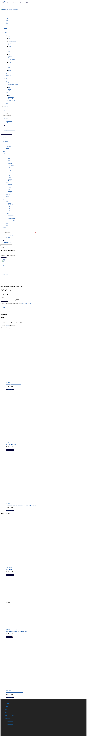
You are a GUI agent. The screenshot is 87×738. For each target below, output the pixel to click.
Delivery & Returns (10, 715)
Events (4, 233)
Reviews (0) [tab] (5, 309)
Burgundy (10, 185)
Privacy (7, 149)
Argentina (10, 177)
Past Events (8, 237)
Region (7, 182)
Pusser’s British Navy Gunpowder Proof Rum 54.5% (16, 631)
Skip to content (3, 1)
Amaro (9, 203)
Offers (6, 709)
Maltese (4, 227)
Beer (4, 151)
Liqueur (7, 690)
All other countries (12, 180)
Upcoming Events (9, 235)
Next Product (5, 274)
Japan (9, 216)
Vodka (9, 211)
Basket (7, 144)
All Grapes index (9, 197)
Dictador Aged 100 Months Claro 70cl (13, 384)
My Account (5, 141)
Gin (9, 206)
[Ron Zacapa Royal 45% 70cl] (6, 272)
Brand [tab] (4, 307)
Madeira (10, 192)
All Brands (10, 721)
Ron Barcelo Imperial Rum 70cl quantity (8, 255)
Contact (7, 148)
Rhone (9, 187)
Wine (4, 153)
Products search (8, 113)
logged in (7, 325)
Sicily (9, 189)
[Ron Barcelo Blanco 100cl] (6, 281)
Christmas (10, 724)
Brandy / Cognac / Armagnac (14, 204)
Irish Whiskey (11, 215)
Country (7, 168)
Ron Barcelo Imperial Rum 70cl (9, 262)
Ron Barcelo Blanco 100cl (11, 444)
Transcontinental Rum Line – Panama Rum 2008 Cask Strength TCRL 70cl (21, 505)
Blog (6, 712)
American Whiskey (12, 222)
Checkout (8, 142)
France (9, 170)
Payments (7, 718)
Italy (9, 172)
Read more (9, 637)
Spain (9, 175)
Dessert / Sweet (11, 165)
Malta (9, 173)
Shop (4, 228)
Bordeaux (10, 184)
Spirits (4, 199)
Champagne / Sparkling (13, 161)
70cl (30, 303)
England (7, 567)
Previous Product (6, 265)
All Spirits (8, 223)
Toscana (10, 191)
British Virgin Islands (9, 629)
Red (9, 160)
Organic (9, 167)
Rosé (9, 158)
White (9, 156)
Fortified (10, 163)
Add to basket (3, 257)
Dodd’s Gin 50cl (9, 569)
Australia (10, 179)
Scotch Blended (11, 218)
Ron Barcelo (5, 304)
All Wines (8, 194)
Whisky (7, 213)
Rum (9, 208)
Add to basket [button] (9, 389)
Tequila (9, 209)
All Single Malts (11, 220)
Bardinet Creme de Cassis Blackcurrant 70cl (14, 692)
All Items (7, 196)
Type (7, 154)
